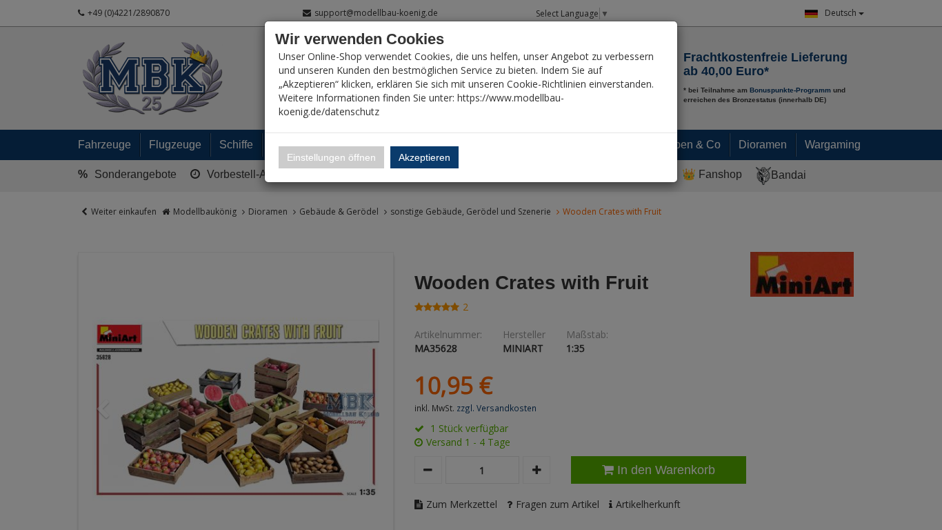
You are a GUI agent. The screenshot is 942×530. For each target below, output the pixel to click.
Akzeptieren (424, 157)
